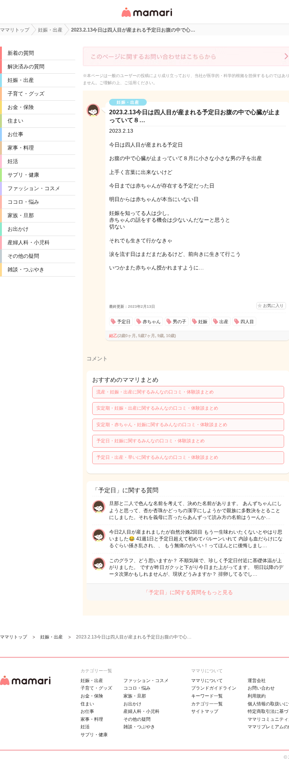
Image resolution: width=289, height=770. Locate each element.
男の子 (179, 321)
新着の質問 (21, 53)
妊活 (13, 161)
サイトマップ (204, 711)
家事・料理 (21, 148)
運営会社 (257, 680)
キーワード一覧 (207, 696)
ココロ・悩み (23, 202)
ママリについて (207, 680)
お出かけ (18, 229)
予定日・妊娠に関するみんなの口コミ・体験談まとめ (150, 440)
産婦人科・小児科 (29, 242)
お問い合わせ (261, 688)
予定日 (124, 321)
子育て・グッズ (26, 94)
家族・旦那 (21, 215)
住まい (15, 121)
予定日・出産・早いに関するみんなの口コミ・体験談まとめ (157, 457)
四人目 (247, 321)
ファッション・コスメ (34, 188)
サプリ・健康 (23, 175)
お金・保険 (21, 107)
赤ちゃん (152, 321)
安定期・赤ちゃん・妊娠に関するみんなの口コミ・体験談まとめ (161, 424)
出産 (223, 321)
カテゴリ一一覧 (207, 703)
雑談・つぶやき (26, 269)
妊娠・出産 (21, 80)
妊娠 (202, 321)
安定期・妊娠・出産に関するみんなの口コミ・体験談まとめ (157, 408)
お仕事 (15, 134)
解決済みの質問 (26, 67)
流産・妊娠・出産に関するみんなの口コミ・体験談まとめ (155, 392)
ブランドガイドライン (213, 688)
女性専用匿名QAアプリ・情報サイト (146, 17)
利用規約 (257, 696)
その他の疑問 (23, 256)
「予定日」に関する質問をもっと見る (188, 592)
